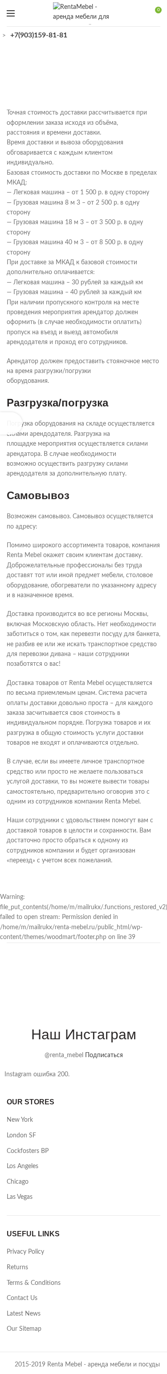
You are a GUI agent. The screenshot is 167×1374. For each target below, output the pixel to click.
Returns (17, 1267)
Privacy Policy (25, 1252)
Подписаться (104, 1055)
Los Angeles (22, 1166)
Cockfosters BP (28, 1151)
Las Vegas (20, 1197)
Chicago (18, 1182)
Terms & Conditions (34, 1283)
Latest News (24, 1314)
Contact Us (22, 1298)
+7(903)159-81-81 (38, 35)
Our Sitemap (24, 1329)
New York (20, 1120)
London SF (21, 1135)
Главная (64, 78)
